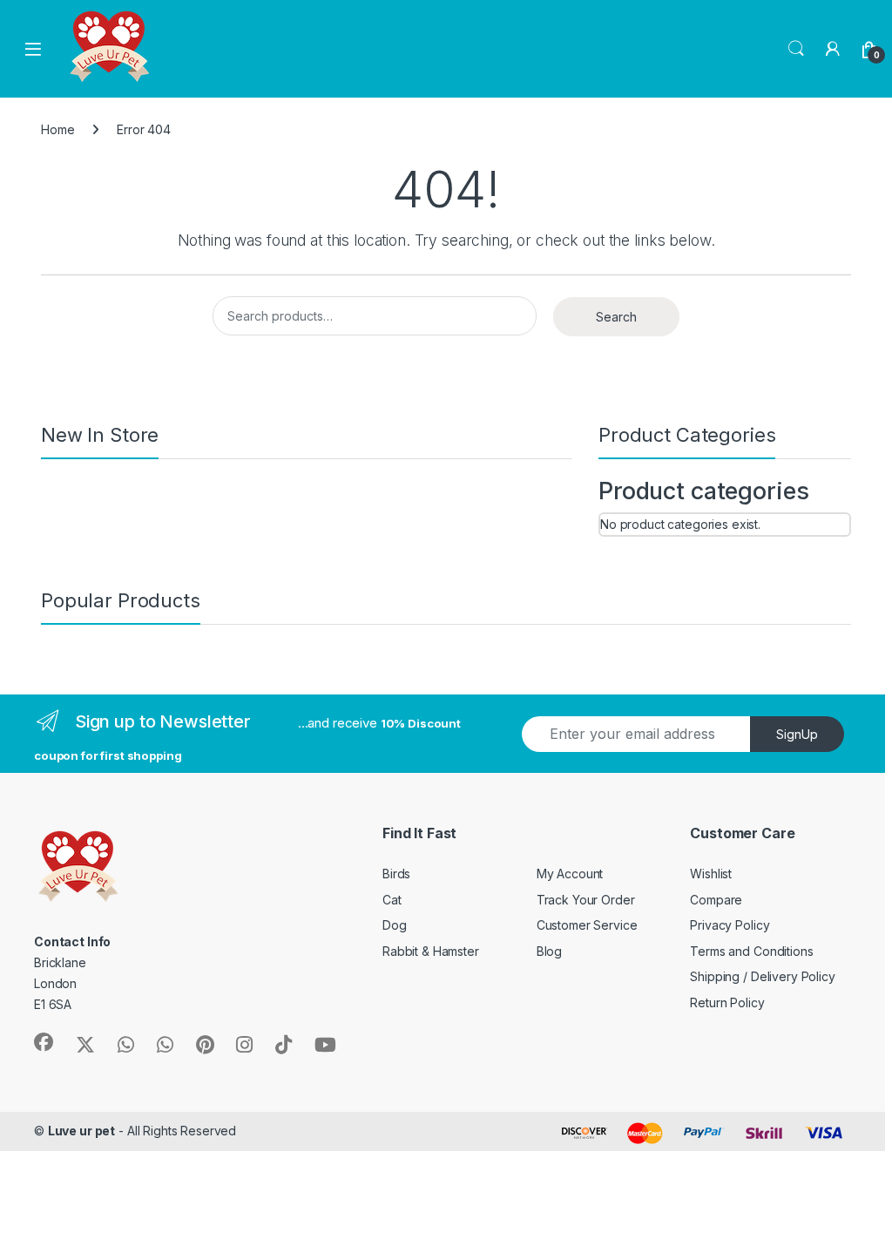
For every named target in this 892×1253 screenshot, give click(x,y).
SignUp (797, 734)
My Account (570, 873)
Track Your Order (586, 899)
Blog (549, 951)
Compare (716, 899)
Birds (396, 873)
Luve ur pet (81, 1130)
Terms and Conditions (751, 951)
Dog (394, 925)
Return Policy (727, 1002)
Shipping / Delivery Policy (762, 976)
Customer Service (587, 925)
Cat (392, 899)
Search (796, 48)
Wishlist (711, 873)
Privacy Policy (729, 925)
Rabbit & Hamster (430, 951)
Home (57, 129)
